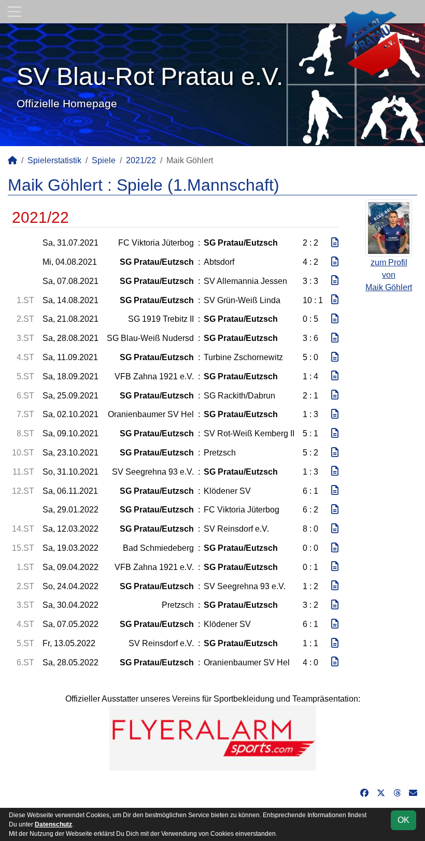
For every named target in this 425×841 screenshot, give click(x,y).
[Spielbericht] (334, 242)
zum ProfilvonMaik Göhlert (388, 275)
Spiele (104, 160)
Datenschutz (53, 824)
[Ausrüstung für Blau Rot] (212, 737)
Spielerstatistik (54, 160)
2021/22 (141, 160)
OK (403, 820)
